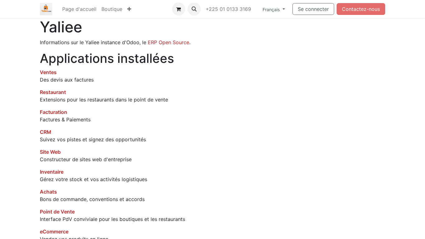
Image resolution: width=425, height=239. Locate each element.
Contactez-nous (361, 9)
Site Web (50, 152)
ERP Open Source (168, 42)
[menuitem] (79, 9)
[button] (194, 9)
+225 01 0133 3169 (229, 9)
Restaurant (53, 92)
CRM (45, 132)
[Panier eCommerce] (178, 9)
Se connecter (313, 9)
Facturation (53, 112)
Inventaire (51, 172)
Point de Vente (57, 212)
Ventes (48, 72)
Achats (48, 192)
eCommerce (54, 231)
